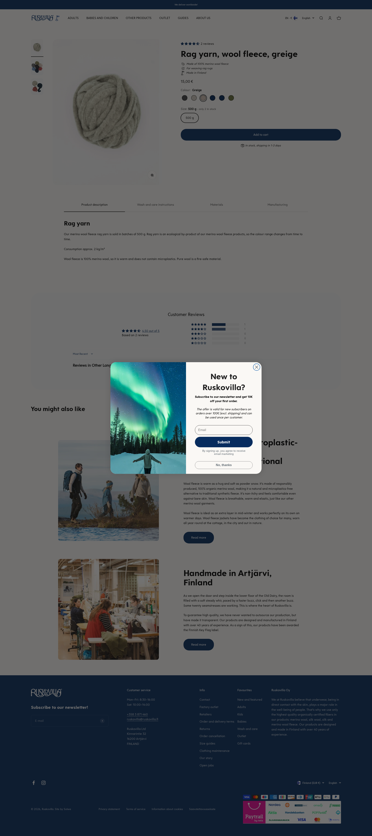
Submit (223, 442)
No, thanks (224, 465)
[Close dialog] (256, 367)
